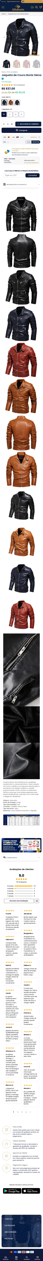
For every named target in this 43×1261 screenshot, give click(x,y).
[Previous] (4, 37)
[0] (40, 7)
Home (4, 14)
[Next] (39, 37)
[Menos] (3, 124)
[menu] (3, 7)
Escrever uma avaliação (19, 901)
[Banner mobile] (21, 1)
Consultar (32, 175)
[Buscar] (36, 7)
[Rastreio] (32, 7)
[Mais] (12, 124)
